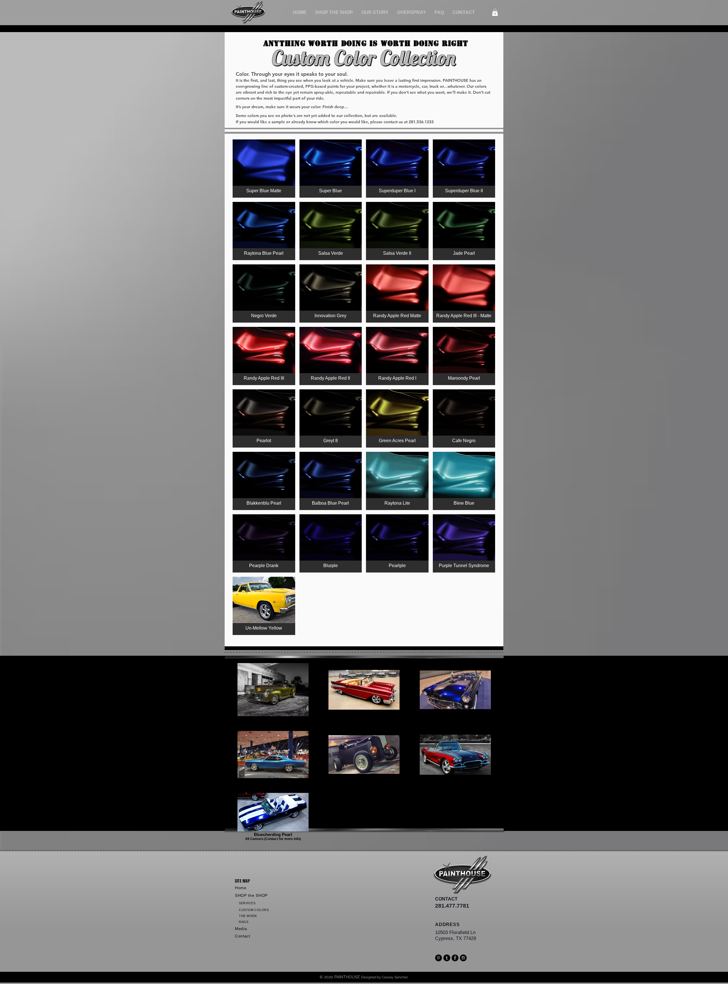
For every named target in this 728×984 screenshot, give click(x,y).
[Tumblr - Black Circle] (446, 957)
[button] (334, 12)
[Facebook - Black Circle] (455, 957)
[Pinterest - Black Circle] (438, 957)
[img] (264, 168)
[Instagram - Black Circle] (463, 957)
